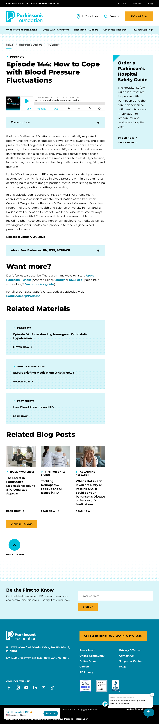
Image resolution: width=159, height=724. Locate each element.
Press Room (87, 650)
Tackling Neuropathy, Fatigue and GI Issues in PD (51, 486)
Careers (85, 666)
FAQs (122, 666)
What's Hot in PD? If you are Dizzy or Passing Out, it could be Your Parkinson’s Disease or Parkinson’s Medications (90, 492)
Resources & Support (30, 44)
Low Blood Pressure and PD (33, 407)
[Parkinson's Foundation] (24, 16)
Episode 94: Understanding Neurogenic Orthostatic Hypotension (50, 336)
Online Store (88, 661)
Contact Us (126, 655)
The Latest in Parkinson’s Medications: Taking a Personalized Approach (20, 485)
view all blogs (22, 524)
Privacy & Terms (130, 650)
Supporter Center (130, 661)
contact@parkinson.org (139, 709)
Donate (137, 16)
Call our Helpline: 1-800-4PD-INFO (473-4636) (32, 3)
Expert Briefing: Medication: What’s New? (43, 372)
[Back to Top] (14, 545)
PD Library (53, 44)
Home (9, 44)
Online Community (92, 655)
